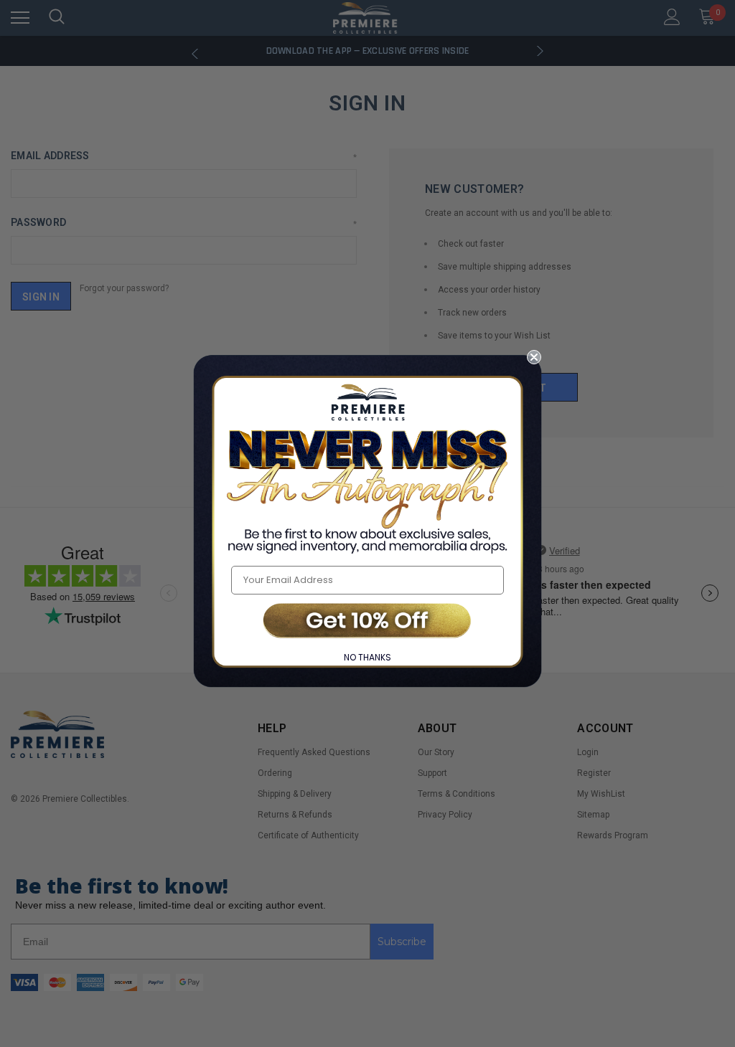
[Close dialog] (534, 357)
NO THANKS (367, 657)
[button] (367, 622)
